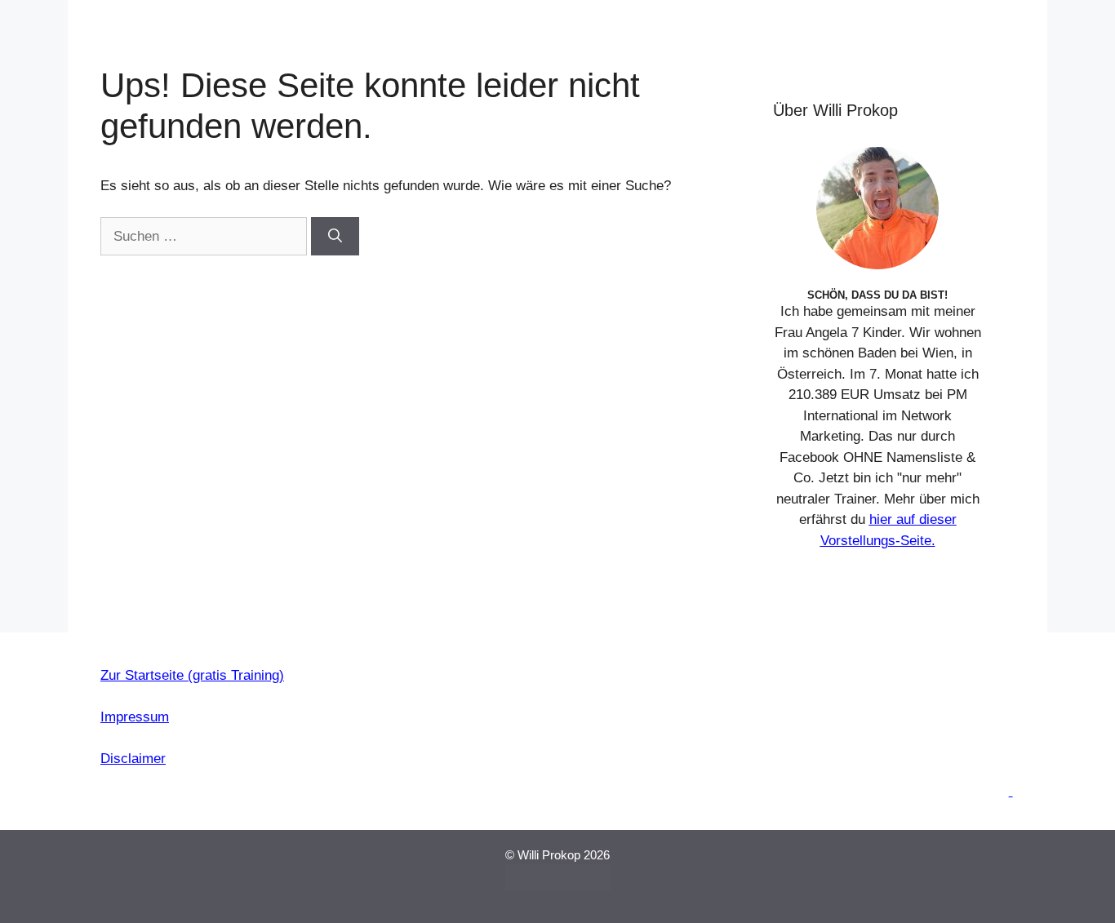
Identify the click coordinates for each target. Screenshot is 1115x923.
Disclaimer (133, 758)
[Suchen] (335, 236)
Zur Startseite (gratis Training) (192, 675)
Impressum (134, 717)
